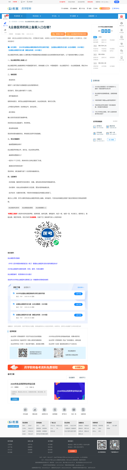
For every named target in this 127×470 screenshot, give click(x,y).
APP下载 (121, 60)
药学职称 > (15, 21)
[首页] (13, 8)
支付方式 (10, 449)
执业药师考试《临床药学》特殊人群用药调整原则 (26, 340)
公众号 (121, 53)
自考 (108, 425)
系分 (37, 425)
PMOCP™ (30, 428)
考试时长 (95, 51)
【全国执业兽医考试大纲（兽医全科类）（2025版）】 (25, 50)
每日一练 (73, 414)
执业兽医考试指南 (14, 258)
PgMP (23, 431)
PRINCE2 (30, 431)
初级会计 (81, 425)
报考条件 (95, 40)
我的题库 (115, 121)
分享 (5, 32)
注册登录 (10, 444)
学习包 (83, 8)
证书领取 (104, 66)
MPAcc (94, 431)
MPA (99, 431)
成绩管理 (112, 57)
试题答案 (83, 414)
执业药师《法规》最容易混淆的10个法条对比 (63, 344)
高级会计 (81, 428)
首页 (10, 2)
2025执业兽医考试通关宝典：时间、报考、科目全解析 (26, 269)
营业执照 (50, 452)
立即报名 (14, 399)
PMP (23, 425)
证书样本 (95, 68)
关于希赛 (50, 444)
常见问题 (50, 447)
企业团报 (121, 39)
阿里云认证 (59, 425)
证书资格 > (22, 21)
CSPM (24, 428)
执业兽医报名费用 (27, 207)
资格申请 (95, 66)
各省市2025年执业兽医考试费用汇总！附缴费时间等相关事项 (28, 280)
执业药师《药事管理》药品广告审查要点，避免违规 (65, 340)
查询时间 (95, 57)
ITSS (51, 428)
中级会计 (86, 425)
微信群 (30, 2)
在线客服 (72, 451)
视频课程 (65, 8)
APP (24, 2)
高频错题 (54, 414)
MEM (99, 428)
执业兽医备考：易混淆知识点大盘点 (20, 274)
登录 (116, 2)
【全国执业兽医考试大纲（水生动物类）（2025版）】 (67, 47)
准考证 (111, 51)
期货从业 (81, 434)
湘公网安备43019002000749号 (84, 462)
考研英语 (100, 425)
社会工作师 (73, 425)
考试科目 (104, 48)
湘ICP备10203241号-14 (69, 462)
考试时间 (95, 48)
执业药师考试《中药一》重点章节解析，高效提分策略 (27, 344)
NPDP (29, 425)
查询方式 (104, 57)
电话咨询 (121, 46)
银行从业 (86, 428)
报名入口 (104, 42)
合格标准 (95, 59)
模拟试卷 (34, 414)
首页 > (10, 21)
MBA (94, 428)
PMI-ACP (30, 434)
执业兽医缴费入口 (41, 207)
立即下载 (78, 293)
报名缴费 (95, 42)
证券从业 (81, 431)
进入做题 (111, 139)
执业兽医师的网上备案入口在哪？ (35, 21)
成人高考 (114, 425)
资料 (96, 8)
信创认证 (52, 431)
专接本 (108, 428)
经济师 (66, 425)
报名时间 (104, 40)
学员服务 (121, 32)
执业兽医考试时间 (14, 207)
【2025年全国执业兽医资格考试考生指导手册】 (34, 47)
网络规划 (38, 428)
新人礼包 (121, 19)
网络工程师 (45, 434)
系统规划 (38, 431)
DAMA (24, 434)
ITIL (57, 428)
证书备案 (112, 66)
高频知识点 (45, 414)
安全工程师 (67, 431)
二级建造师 (73, 428)
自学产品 (30, 444)
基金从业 (86, 431)
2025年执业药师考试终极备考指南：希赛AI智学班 (64, 336)
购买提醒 (10, 452)
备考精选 (5, 17)
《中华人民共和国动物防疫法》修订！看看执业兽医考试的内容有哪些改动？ (33, 263)
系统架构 (44, 428)
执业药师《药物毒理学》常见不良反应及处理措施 (26, 336)
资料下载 (16, 287)
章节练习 (64, 414)
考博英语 (95, 425)
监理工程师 (73, 431)
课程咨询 (121, 25)
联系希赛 (50, 449)
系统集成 (44, 431)
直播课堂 (74, 8)
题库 (90, 8)
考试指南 (112, 40)
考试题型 (112, 48)
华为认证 (52, 425)
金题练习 (27, 287)
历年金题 (25, 414)
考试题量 (104, 51)
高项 (43, 425)
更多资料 (80, 287)
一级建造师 (67, 428)
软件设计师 (39, 434)
